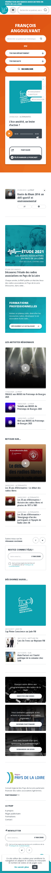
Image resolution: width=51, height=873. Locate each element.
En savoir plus (22, 867)
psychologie (38, 99)
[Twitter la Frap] (42, 540)
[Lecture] (9, 133)
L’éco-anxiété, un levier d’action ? (22, 123)
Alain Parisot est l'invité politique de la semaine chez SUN (30, 658)
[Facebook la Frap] (36, 540)
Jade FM (19, 629)
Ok (34, 867)
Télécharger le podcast (26, 157)
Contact (8, 819)
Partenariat (11, 795)
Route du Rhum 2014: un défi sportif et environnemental (30, 197)
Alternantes (25, 116)
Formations (10, 816)
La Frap (31, 190)
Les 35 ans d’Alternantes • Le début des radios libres (23, 489)
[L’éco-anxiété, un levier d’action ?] (25, 112)
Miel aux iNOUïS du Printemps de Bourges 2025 (30, 422)
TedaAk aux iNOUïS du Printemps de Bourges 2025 (29, 407)
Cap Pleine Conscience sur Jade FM (20, 631)
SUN (29, 653)
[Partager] (24, 206)
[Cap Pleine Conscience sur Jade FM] (25, 624)
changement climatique (34, 93)
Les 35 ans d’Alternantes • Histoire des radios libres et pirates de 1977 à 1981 (30, 502)
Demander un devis (26, 749)
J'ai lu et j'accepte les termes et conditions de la (22, 564)
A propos (9, 810)
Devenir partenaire (25, 724)
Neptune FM (33, 638)
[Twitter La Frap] (22, 850)
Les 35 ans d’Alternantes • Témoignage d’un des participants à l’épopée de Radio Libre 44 (29, 518)
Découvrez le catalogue (23, 326)
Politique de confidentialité (19, 846)
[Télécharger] (39, 206)
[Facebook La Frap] (29, 850)
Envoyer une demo (25, 696)
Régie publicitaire (13, 813)
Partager (25, 150)
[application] (25, 133)
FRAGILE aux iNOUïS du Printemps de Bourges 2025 (25, 395)
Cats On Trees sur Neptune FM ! (31, 642)
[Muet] (37, 137)
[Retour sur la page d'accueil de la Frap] (4, 10)
